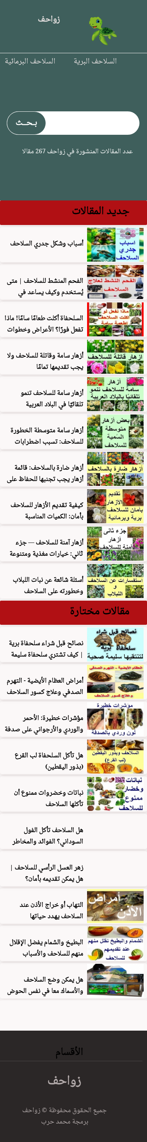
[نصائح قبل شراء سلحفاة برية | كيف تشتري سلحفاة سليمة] (115, 659)
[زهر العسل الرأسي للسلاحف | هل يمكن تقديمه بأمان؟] (115, 883)
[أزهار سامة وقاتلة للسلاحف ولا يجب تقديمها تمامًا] (115, 371)
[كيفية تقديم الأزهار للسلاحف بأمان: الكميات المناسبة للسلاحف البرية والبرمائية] (115, 521)
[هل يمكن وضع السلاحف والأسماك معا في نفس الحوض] (115, 995)
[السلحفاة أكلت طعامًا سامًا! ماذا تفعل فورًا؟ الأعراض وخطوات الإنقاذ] (115, 334)
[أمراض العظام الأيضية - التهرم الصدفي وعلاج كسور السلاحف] (115, 696)
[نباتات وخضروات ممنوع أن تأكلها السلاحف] (115, 808)
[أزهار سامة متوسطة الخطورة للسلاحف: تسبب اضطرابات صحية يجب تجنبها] (115, 446)
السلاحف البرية (95, 60)
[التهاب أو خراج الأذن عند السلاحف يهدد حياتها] (115, 921)
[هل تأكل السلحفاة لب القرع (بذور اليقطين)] (115, 771)
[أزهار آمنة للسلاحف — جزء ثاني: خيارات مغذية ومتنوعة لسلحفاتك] (115, 558)
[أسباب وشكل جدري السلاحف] (115, 259)
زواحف (49, 19)
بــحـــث (26, 122)
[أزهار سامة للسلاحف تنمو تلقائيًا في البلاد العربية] (115, 409)
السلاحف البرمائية (30, 60)
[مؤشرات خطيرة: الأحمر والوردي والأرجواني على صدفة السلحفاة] (115, 734)
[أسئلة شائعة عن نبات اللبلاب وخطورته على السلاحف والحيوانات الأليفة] (115, 596)
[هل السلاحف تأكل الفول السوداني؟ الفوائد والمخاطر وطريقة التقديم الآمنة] (115, 846)
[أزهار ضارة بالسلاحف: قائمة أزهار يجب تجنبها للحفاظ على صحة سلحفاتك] (115, 483)
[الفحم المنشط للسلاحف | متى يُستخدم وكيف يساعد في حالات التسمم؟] (115, 297)
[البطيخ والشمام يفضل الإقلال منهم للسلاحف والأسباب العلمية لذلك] (115, 958)
